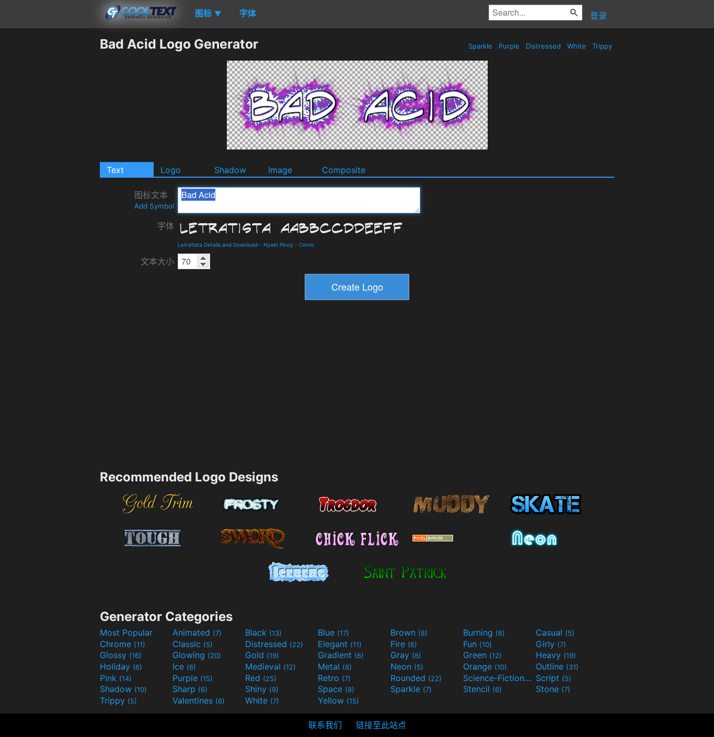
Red (261, 678)
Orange (485, 666)
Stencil (482, 689)
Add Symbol (154, 206)
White (576, 46)
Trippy (602, 46)
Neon (406, 666)
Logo (170, 170)
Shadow (230, 170)
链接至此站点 (381, 725)
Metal (335, 666)
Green (482, 655)
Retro (334, 678)
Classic (192, 644)
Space (336, 689)
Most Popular (126, 632)
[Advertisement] (49, 193)
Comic (307, 244)
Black (263, 632)
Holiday (121, 666)
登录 (598, 15)
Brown (409, 632)
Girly (551, 644)
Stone (553, 689)
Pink (116, 678)
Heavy (556, 655)
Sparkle (480, 46)
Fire (403, 644)
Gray (405, 655)
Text (115, 170)
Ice (184, 666)
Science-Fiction (498, 678)
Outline (557, 666)
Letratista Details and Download (218, 244)
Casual (555, 632)
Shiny (262, 689)
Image (280, 170)
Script (553, 678)
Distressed (543, 46)
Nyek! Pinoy (278, 244)
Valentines (198, 700)
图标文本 (154, 200)
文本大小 (157, 261)
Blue (333, 632)
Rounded (416, 678)
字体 (165, 226)
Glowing (196, 655)
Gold (262, 655)
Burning (484, 632)
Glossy (121, 655)
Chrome (122, 644)
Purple (509, 46)
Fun (477, 644)
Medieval (270, 666)
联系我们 (325, 725)
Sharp (190, 689)
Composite (343, 170)
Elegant (340, 644)
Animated (197, 632)
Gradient (341, 655)
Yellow (338, 700)
